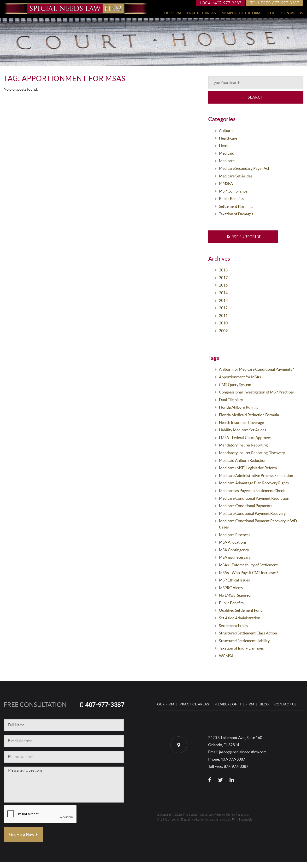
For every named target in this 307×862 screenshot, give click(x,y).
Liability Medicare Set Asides (242, 430)
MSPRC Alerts (231, 588)
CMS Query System (235, 384)
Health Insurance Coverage (241, 422)
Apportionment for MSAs (240, 377)
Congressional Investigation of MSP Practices (256, 392)
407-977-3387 (104, 704)
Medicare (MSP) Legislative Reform (248, 468)
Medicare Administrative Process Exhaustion (256, 475)
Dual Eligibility (231, 400)
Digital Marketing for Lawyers (201, 819)
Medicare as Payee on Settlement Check (252, 490)
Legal (175, 819)
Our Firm (172, 13)
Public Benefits (231, 198)
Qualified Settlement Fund (241, 610)
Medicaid (226, 153)
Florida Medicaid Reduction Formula (249, 415)
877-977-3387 (236, 766)
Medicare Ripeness (234, 535)
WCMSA (226, 656)
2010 (223, 323)
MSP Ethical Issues (234, 580)
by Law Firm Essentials (237, 819)
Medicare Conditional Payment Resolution (254, 498)
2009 (223, 330)
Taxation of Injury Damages (241, 648)
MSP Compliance (233, 191)
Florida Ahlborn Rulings (238, 407)
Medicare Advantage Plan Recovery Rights (254, 483)
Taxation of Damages (236, 214)
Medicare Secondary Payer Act (244, 168)
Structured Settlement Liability (244, 641)
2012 (223, 308)
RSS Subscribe (245, 237)
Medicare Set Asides (235, 176)
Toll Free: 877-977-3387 (274, 3)
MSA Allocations (233, 542)
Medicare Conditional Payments (245, 506)
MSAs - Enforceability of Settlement (248, 565)
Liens (223, 145)
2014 (223, 293)
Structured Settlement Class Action (248, 633)
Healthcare (228, 138)
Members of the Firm (241, 13)
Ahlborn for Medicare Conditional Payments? (256, 369)
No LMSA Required (235, 595)
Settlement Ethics (233, 625)
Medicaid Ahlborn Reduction (242, 460)
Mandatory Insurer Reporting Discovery (252, 453)
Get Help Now (22, 834)
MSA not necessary (235, 557)
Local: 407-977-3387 (220, 3)
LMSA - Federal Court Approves (245, 437)
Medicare (227, 160)
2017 (223, 278)
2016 (223, 285)
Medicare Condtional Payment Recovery (252, 513)
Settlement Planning (236, 206)
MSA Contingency (234, 550)
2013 (223, 300)
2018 (223, 270)
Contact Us (292, 13)
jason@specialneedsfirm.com (242, 752)
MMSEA (226, 183)
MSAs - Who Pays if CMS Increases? (248, 572)
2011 (223, 315)
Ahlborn (226, 130)
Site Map (163, 819)
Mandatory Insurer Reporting (243, 445)
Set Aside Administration (239, 618)
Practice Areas (201, 13)
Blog (270, 13)
